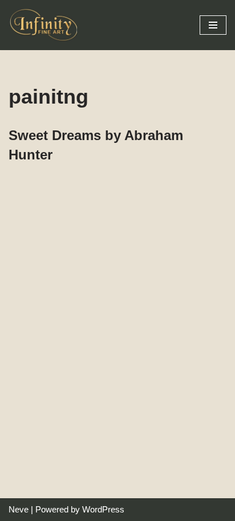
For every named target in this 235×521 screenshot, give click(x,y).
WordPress (103, 509)
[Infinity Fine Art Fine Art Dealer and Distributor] (46, 25)
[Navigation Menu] (213, 25)
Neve (19, 509)
